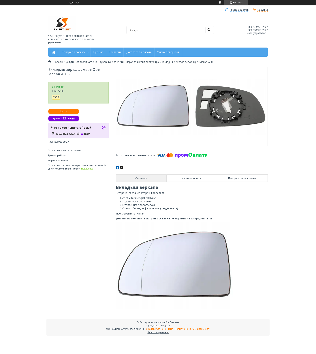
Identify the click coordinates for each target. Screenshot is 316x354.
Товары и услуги (63, 62)
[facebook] (117, 168)
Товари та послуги (73, 52)
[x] (121, 168)
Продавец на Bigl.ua (158, 325)
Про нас (98, 52)
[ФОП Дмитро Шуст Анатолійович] (62, 24)
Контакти (115, 52)
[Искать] (209, 30)
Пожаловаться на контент (159, 328)
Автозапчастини (86, 62)
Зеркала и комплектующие (143, 62)
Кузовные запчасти (111, 62)
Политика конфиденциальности (192, 328)
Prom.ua (174, 322)
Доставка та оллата (139, 52)
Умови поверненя (168, 52)
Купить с (57, 118)
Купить (64, 111)
